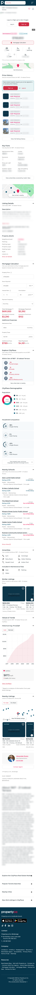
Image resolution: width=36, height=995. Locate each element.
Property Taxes (6, 332)
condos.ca (4, 950)
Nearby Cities (7, 892)
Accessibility (18, 951)
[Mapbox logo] (6, 720)
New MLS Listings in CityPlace (13, 900)
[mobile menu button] (33, 3)
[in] (12, 925)
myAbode (14, 916)
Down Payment (6, 281)
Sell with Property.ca (19, 963)
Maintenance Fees (7, 323)
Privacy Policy (27, 951)
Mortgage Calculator (8, 967)
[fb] (6, 925)
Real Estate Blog (6, 963)
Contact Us (30, 963)
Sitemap (13, 953)
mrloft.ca (12, 950)
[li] (9, 925)
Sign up (23, 24)
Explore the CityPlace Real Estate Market (17, 875)
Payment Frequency (7, 299)
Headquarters (20, 950)
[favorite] (23, 588)
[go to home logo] (9, 912)
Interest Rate (6, 290)
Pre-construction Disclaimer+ (18, 982)
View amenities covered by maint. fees (18, 178)
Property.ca (5, 916)
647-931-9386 (19, 760)
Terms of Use (5, 953)
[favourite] (29, 9)
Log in (12, 24)
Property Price (6, 272)
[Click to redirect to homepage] (2, 3)
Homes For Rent (10, 969)
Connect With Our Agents (10, 965)
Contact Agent (18, 767)
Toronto (4, 9)
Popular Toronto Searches (11, 884)
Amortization (22, 290)
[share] (33, 9)
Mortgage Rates (21, 967)
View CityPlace (6, 683)
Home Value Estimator (27, 965)
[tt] (2, 925)
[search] (15, 3)
